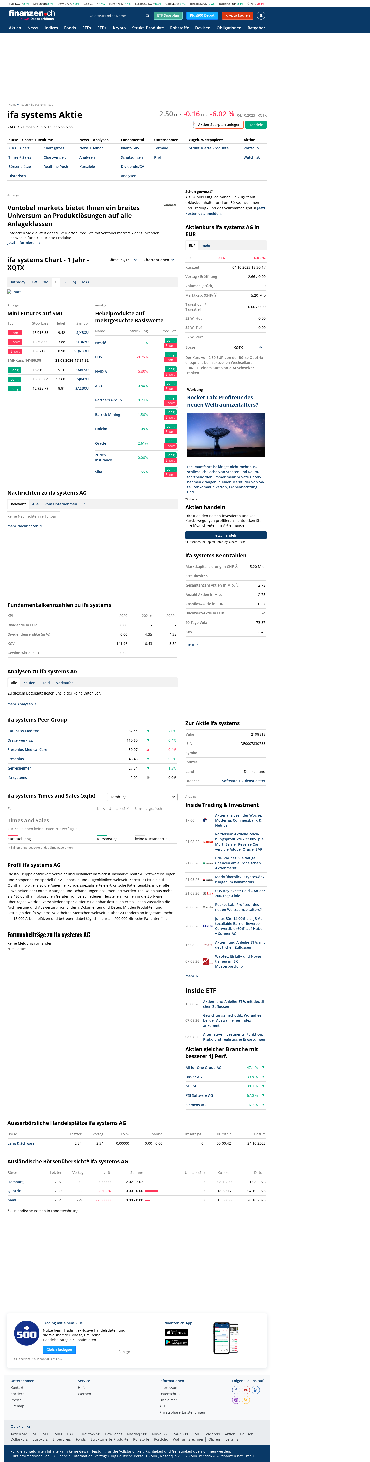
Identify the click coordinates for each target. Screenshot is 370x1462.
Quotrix (14, 1190)
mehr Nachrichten (23, 526)
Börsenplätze (19, 166)
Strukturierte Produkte (209, 147)
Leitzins (232, 1439)
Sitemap (17, 1406)
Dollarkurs (19, 1439)
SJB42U (83, 379)
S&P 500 (181, 1434)
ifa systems (17, 777)
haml (12, 1200)
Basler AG (194, 1076)
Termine (161, 147)
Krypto (119, 28)
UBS (98, 357)
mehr (206, 245)
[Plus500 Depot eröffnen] (37, 18)
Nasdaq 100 (137, 1434)
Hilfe (82, 1388)
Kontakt (17, 1388)
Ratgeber (256, 28)
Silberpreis (62, 1439)
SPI (35, 4)
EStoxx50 (141, 4)
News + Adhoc (91, 147)
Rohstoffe (179, 28)
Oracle (100, 443)
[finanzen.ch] (32, 13)
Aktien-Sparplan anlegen (219, 124)
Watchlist (252, 157)
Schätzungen (132, 157)
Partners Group (108, 400)
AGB (162, 1406)
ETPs (101, 28)
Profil (158, 157)
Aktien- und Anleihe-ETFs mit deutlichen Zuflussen (240, 945)
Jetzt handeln (225, 535)
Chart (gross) (54, 147)
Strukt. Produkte (148, 28)
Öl (248, 4)
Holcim (101, 428)
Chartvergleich (56, 157)
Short (170, 345)
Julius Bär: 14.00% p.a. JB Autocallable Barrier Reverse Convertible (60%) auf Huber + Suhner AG (239, 926)
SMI (11, 4)
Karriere (17, 1394)
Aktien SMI (19, 1434)
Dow (61, 4)
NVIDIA (101, 371)
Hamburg (16, 1181)
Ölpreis (214, 1439)
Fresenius (16, 758)
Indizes (51, 28)
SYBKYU (82, 341)
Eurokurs (40, 1439)
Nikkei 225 (160, 1434)
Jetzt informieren (22, 242)
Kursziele (87, 166)
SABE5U (82, 369)
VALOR (13, 127)
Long (171, 340)
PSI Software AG (199, 1095)
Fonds (70, 28)
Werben (84, 1394)
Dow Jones (113, 1434)
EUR (192, 245)
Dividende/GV (132, 166)
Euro (112, 4)
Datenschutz (169, 1394)
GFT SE (191, 1086)
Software (229, 780)
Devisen (202, 28)
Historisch (17, 175)
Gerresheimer (19, 768)
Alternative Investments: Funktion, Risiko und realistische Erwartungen (234, 1037)
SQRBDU (81, 351)
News (32, 28)
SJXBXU (82, 332)
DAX (86, 4)
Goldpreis (212, 1434)
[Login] (261, 16)
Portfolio (251, 147)
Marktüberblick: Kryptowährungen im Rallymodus (239, 879)
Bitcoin (195, 4)
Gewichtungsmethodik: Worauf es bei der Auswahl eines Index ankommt (232, 1020)
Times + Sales (19, 157)
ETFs (86, 28)
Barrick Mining (107, 414)
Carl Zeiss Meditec (23, 730)
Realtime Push (56, 166)
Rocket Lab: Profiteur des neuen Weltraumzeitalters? (238, 907)
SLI (45, 1434)
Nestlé (100, 342)
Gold (168, 4)
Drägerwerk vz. (20, 740)
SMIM (57, 1434)
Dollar (223, 4)
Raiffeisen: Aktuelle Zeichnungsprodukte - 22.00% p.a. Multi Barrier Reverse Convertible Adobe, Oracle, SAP (240, 842)
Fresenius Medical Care (27, 749)
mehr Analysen (20, 704)
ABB (98, 385)
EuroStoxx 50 (89, 1434)
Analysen (87, 157)
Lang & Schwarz (21, 1143)
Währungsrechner (188, 1439)
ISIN (43, 127)
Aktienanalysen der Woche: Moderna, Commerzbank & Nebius (238, 820)
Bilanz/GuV (130, 147)
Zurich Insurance (103, 457)
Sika (98, 471)
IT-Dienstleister (252, 780)
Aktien (15, 28)
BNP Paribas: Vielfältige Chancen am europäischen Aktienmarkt (238, 863)
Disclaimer (168, 1400)
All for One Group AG (203, 1067)
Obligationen (229, 28)
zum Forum (16, 948)
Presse (16, 1400)
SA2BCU (82, 388)
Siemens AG (196, 1104)
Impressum (168, 1388)
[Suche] (147, 15)
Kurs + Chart (19, 147)
